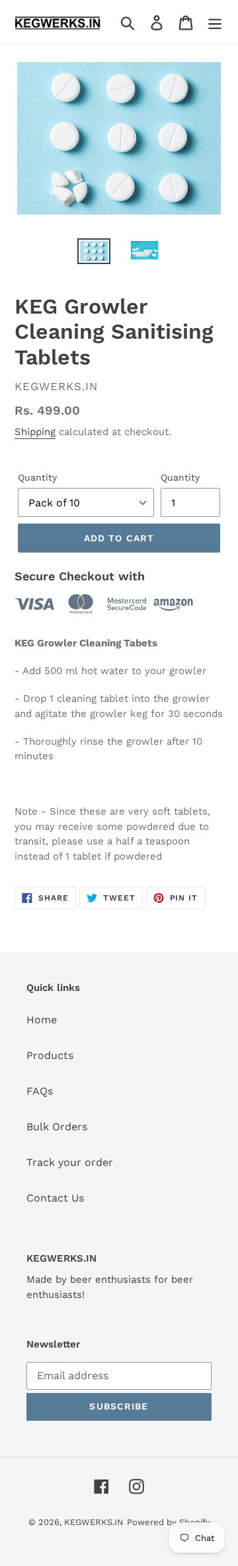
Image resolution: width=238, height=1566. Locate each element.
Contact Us (55, 1198)
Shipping (35, 432)
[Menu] (214, 22)
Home (41, 1019)
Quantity (37, 477)
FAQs (39, 1091)
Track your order (69, 1162)
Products (49, 1055)
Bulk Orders (56, 1126)
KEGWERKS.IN (94, 1522)
